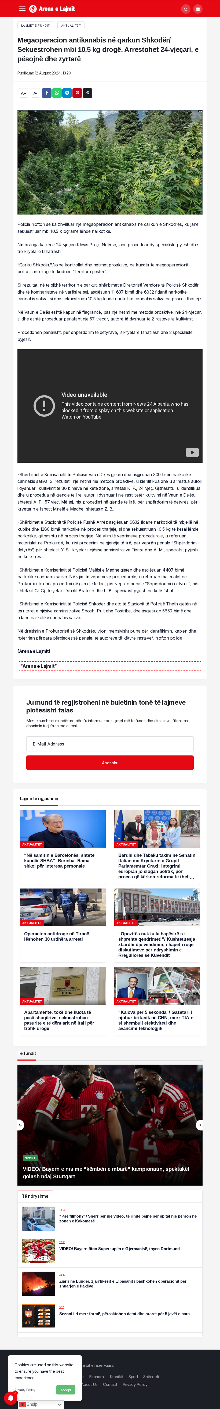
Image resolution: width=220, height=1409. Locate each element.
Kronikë (116, 1376)
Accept (65, 1390)
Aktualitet (71, 25)
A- (36, 93)
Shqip (32, 1404)
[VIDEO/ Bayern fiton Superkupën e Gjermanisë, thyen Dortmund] (110, 1251)
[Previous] (20, 1125)
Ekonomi (96, 1376)
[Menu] (22, 9)
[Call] (185, 9)
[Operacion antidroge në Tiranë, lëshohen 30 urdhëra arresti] (63, 925)
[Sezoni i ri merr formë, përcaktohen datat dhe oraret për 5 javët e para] (110, 1316)
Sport (30, 1158)
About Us (89, 1384)
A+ (23, 93)
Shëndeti (151, 1376)
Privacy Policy (24, 1390)
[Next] (199, 1125)
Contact (110, 1384)
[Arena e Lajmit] (52, 8)
